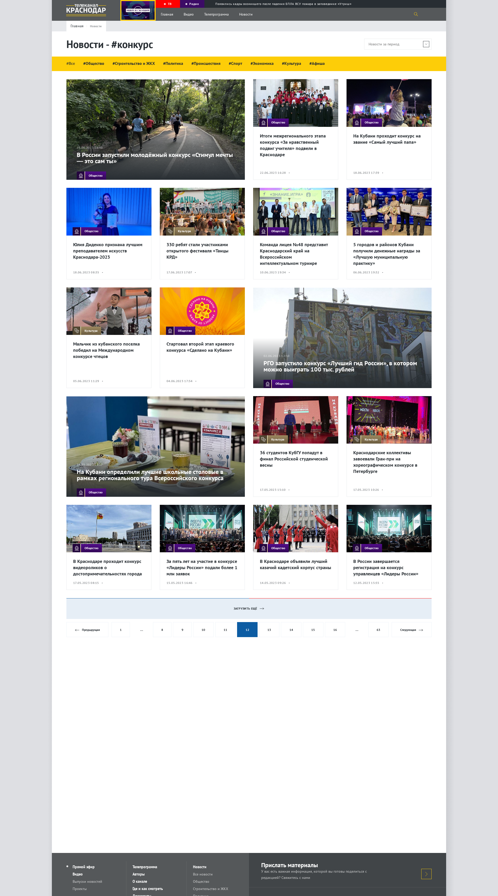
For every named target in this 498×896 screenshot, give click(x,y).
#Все (70, 63)
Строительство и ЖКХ (210, 888)
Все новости (203, 874)
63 (378, 630)
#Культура (291, 63)
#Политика (173, 63)
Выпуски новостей (87, 881)
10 (203, 630)
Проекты (80, 888)
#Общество (93, 63)
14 (291, 630)
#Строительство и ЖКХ (134, 63)
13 (269, 630)
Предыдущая (91, 630)
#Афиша (317, 63)
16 (335, 630)
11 (225, 630)
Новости (246, 14)
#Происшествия (205, 63)
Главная (167, 14)
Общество (201, 881)
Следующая (408, 630)
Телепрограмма (216, 14)
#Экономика (262, 63)
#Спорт (235, 63)
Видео (189, 14)
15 (313, 630)
